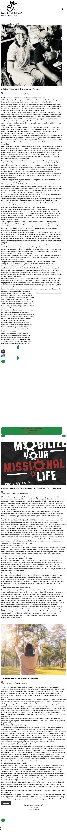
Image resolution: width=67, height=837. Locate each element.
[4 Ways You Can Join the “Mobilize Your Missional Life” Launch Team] (33, 463)
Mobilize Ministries (35, 94)
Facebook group (7, 505)
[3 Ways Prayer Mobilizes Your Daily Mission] (33, 649)
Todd (3, 94)
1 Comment (10, 94)
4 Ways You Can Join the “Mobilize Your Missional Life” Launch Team (31, 488)
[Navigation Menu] (63, 9)
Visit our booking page (37, 797)
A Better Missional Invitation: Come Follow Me (21, 89)
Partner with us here (49, 613)
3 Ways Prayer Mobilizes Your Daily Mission (20, 678)
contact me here (41, 615)
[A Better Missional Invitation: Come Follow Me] (31, 55)
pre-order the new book (27, 799)
